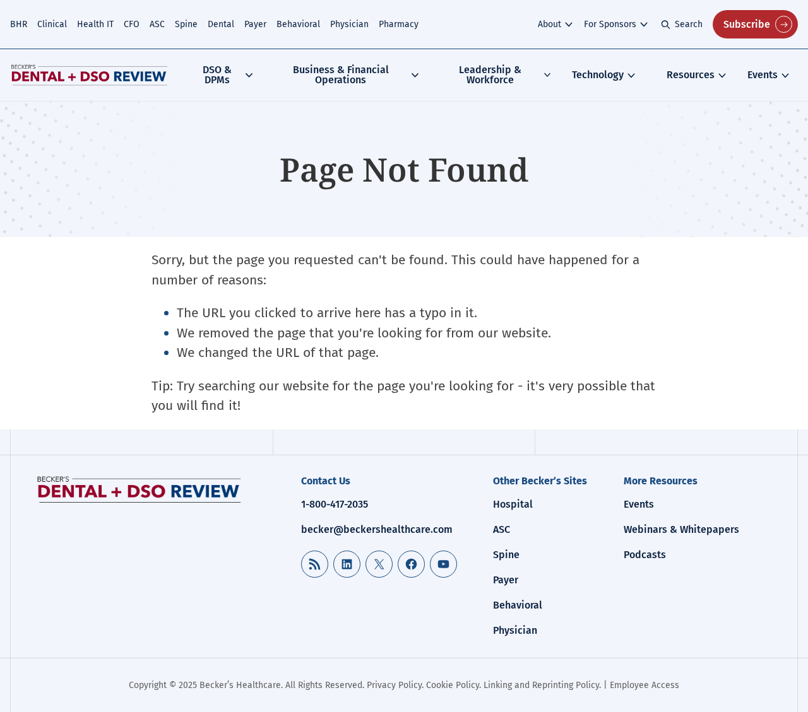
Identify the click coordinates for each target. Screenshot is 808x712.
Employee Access (644, 685)
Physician (349, 24)
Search (689, 24)
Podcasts (645, 555)
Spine (186, 24)
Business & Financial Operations (341, 75)
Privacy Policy (394, 685)
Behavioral (298, 24)
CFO (132, 24)
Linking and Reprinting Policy (541, 685)
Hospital (513, 504)
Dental (221, 24)
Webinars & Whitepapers (681, 529)
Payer (255, 24)
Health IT (95, 24)
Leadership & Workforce (490, 75)
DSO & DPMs (217, 75)
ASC (157, 24)
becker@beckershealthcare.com (377, 529)
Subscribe (746, 24)
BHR (18, 24)
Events (762, 75)
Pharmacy (399, 24)
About (549, 24)
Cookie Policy (452, 685)
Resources (691, 75)
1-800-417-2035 (334, 504)
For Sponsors (610, 24)
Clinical (52, 24)
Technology (598, 75)
